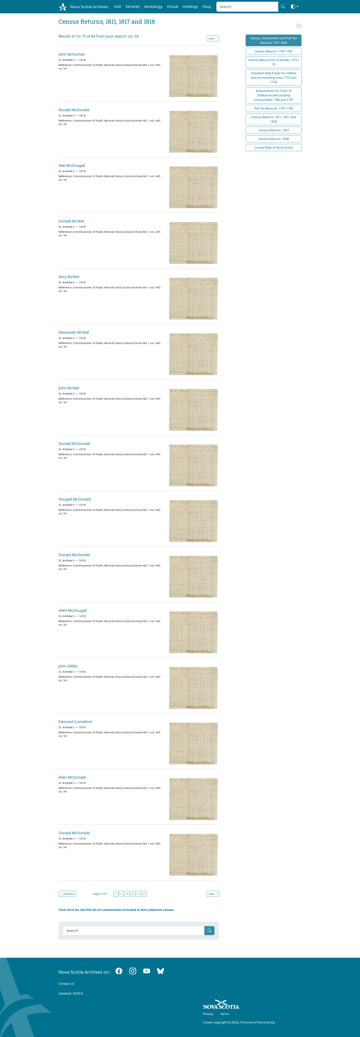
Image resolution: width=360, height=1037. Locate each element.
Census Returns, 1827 (273, 130)
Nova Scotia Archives (89, 6)
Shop (206, 6)
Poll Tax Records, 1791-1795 (273, 108)
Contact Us (66, 983)
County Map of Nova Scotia (273, 147)
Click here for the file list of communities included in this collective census (116, 910)
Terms (224, 1014)
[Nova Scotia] (221, 1005)
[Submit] (209, 930)
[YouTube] (146, 971)
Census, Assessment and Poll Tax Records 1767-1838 (273, 40)
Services (133, 6)
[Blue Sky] (160, 971)
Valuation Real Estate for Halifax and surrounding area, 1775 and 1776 (273, 77)
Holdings (190, 6)
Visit (117, 6)
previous (68, 894)
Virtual (172, 6)
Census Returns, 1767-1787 (273, 51)
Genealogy (153, 6)
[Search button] (283, 7)
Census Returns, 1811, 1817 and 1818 (273, 119)
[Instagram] (132, 971)
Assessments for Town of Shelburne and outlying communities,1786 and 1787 (273, 95)
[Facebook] (118, 971)
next (211, 38)
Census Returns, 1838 (273, 139)
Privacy (208, 1014)
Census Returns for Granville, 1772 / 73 (273, 62)
